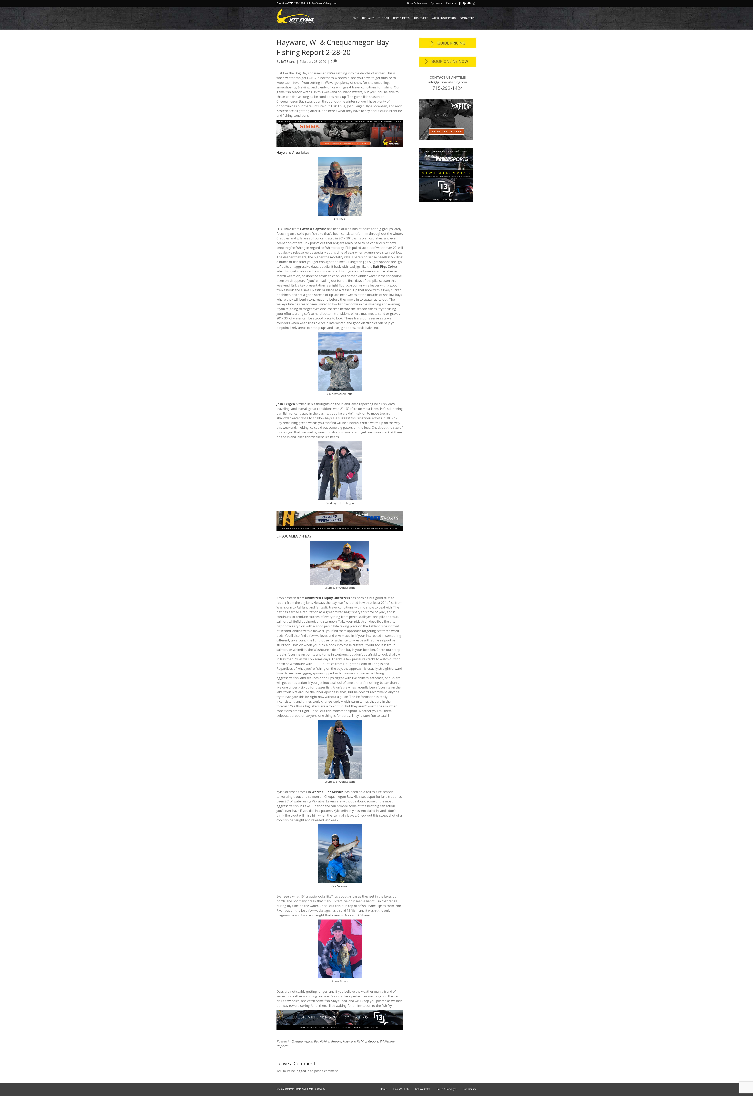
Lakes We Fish (401, 1089)
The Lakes (368, 18)
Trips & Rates (401, 18)
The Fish (383, 18)
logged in (302, 1071)
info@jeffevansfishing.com (447, 82)
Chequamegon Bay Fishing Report (316, 1041)
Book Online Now (417, 3)
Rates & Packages (446, 1089)
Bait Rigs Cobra (385, 266)
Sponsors (436, 3)
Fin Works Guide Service (325, 792)
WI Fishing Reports (444, 18)
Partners (451, 3)
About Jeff (421, 18)
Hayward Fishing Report (360, 1041)
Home (354, 18)
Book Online (470, 1089)
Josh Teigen (285, 404)
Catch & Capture (313, 229)
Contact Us (467, 18)
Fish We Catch (422, 1089)
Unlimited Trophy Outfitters (327, 598)
